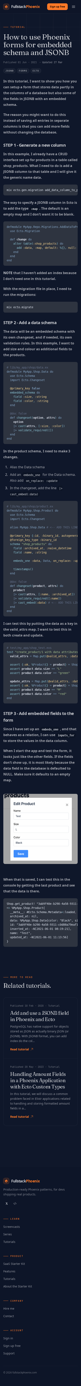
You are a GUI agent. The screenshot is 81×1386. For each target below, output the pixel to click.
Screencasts (11, 1227)
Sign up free (57, 6)
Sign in (8, 1338)
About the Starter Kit (17, 1286)
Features (9, 1271)
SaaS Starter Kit (14, 1264)
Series (7, 1234)
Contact (8, 1316)
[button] (73, 7)
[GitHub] (15, 1203)
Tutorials (9, 1242)
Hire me (8, 1308)
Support (9, 1353)
